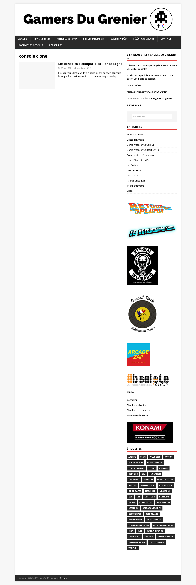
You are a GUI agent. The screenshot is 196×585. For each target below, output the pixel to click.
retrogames (152, 514)
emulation (155, 474)
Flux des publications (137, 405)
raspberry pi (163, 502)
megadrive (165, 491)
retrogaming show (138, 525)
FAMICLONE (133, 479)
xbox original (156, 542)
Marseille (150, 491)
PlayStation (146, 502)
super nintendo (155, 531)
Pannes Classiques (136, 180)
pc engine (164, 496)
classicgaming (154, 462)
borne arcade (135, 462)
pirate (131, 502)
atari (143, 457)
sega (130, 531)
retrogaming (135, 519)
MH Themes (62, 578)
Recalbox (133, 508)
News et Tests (42, 38)
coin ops (133, 474)
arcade (132, 457)
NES (138, 496)
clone (152, 468)
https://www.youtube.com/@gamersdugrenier (149, 98)
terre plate (134, 536)
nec (130, 496)
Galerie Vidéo (119, 38)
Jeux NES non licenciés (138, 160)
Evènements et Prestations (140, 155)
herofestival (166, 485)
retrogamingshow (163, 525)
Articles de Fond (67, 38)
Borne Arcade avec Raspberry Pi (143, 149)
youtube (133, 548)
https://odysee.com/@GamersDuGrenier (147, 91)
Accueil (22, 38)
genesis (132, 485)
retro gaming (154, 519)
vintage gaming (136, 542)
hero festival (148, 485)
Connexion (132, 399)
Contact (166, 38)
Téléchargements (143, 38)
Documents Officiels (31, 45)
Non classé (132, 175)
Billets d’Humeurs (94, 38)
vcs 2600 (149, 536)
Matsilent (81, 68)
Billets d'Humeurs (135, 139)
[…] (117, 76)
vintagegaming (165, 536)
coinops (163, 468)
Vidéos (130, 190)
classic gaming (136, 468)
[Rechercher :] (151, 116)
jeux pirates (134, 491)
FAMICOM (148, 479)
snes (140, 531)
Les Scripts (55, 45)
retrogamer (134, 514)
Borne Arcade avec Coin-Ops (141, 144)
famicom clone (165, 479)
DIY (143, 474)
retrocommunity (152, 508)
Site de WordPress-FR (138, 415)
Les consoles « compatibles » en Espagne (90, 64)
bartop (168, 457)
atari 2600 (155, 457)
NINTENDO (150, 496)
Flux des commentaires (138, 410)
